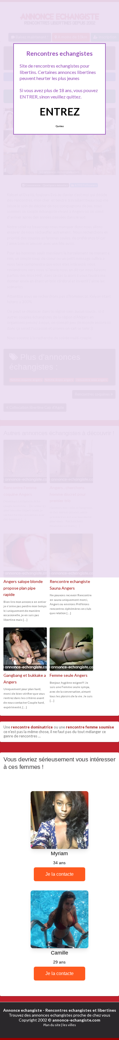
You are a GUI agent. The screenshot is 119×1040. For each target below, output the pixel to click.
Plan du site (52, 1025)
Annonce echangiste (22, 1010)
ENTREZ (60, 111)
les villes (69, 1025)
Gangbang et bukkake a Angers (24, 678)
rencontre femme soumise (90, 727)
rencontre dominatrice (32, 727)
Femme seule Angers (69, 675)
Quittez (59, 126)
